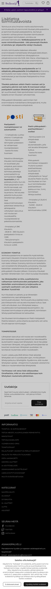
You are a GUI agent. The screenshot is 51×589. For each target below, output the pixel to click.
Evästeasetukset (12, 584)
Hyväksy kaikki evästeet (36, 584)
